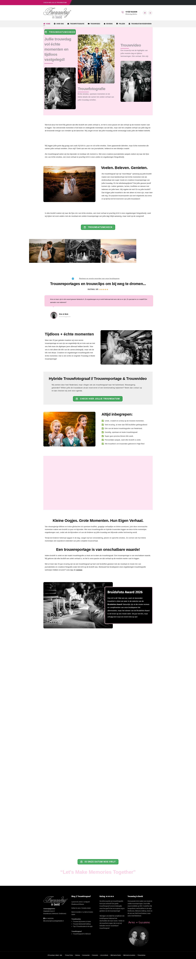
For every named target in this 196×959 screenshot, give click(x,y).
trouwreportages (137, 903)
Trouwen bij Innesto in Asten (82, 921)
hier (71, 570)
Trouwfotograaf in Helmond (82, 934)
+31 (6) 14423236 (131, 12)
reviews (79, 570)
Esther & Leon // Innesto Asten (81, 908)
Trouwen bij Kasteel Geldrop (82, 924)
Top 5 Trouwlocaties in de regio (82, 926)
